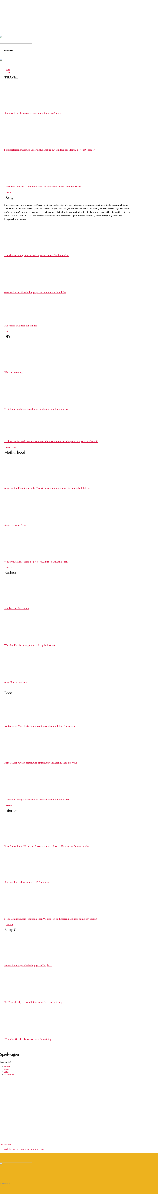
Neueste (7, 1066)
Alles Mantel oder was (15, 682)
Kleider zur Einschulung (17, 608)
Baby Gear (9, 925)
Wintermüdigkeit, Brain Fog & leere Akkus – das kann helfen (36, 561)
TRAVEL (8, 72)
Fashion (9, 568)
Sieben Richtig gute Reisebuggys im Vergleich (28, 965)
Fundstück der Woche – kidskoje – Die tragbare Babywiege (22, 1149)
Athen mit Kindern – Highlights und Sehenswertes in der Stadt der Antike (42, 186)
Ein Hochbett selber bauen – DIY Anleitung (26, 881)
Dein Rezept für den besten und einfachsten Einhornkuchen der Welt (40, 762)
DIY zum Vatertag (13, 372)
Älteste (6, 1069)
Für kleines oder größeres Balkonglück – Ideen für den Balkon (36, 255)
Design (8, 193)
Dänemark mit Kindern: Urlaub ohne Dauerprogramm (32, 112)
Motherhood (11, 447)
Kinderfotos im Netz (15, 524)
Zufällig (6, 1072)
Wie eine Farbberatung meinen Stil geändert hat (29, 645)
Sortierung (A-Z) (9, 1074)
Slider (9, 1144)
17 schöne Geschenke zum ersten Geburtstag (27, 1039)
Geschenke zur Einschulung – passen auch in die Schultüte (35, 292)
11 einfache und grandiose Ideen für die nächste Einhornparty (36, 409)
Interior (9, 806)
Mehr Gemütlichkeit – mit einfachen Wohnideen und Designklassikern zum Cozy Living (50, 918)
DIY (7, 332)
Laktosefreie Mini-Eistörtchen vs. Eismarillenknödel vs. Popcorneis (39, 725)
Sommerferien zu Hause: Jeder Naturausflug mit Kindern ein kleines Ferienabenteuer (49, 149)
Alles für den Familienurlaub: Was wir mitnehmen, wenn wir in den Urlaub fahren (47, 488)
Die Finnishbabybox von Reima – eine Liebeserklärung (33, 1002)
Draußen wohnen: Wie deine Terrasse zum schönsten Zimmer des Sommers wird (46, 846)
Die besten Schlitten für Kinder (20, 325)
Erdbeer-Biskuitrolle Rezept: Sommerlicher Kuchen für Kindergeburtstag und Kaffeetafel (51, 441)
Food (8, 688)
